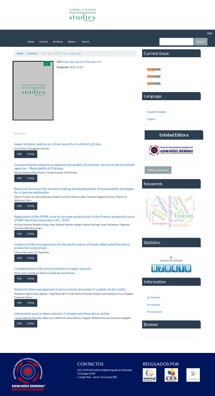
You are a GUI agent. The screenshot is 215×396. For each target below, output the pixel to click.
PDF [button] (19, 154)
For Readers (153, 297)
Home (31, 41)
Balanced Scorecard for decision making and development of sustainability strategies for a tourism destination (74, 190)
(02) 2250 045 (85, 369)
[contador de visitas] (171, 267)
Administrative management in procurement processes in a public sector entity (69, 289)
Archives (58, 41)
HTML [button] (30, 154)
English (151, 118)
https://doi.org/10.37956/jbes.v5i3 (82, 61)
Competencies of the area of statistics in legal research (52, 268)
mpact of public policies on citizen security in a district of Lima (57, 144)
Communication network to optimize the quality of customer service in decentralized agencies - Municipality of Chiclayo (74, 166)
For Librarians (154, 311)
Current (43, 41)
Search (85, 41)
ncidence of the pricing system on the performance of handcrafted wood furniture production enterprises (72, 246)
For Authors (153, 304)
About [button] (71, 41)
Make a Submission (158, 169)
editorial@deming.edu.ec (108, 369)
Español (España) (156, 111)
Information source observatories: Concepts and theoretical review (62, 313)
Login (209, 33)
